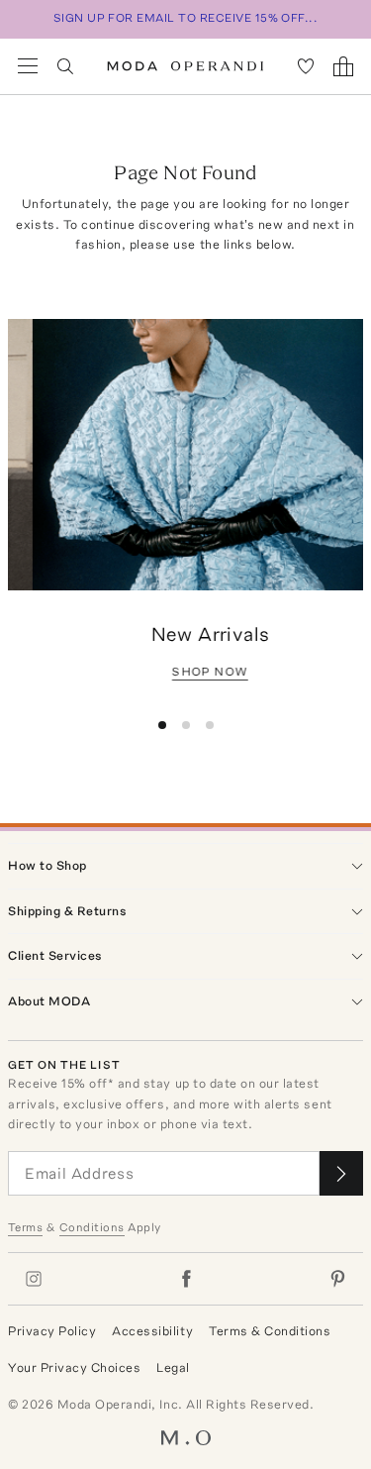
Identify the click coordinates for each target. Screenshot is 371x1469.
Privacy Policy (52, 1330)
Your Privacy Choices (74, 1367)
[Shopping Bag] (343, 66)
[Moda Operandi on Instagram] (34, 1279)
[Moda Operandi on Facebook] (186, 1279)
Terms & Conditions (269, 1330)
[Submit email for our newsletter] (341, 1173)
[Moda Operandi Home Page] (185, 66)
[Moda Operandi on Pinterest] (337, 1279)
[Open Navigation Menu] (28, 66)
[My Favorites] (306, 66)
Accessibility (152, 1330)
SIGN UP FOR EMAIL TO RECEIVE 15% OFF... (186, 18)
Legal (173, 1367)
